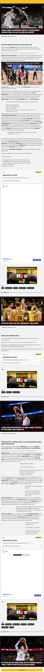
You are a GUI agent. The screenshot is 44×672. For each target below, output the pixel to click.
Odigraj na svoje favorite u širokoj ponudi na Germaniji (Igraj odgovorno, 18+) (18, 53)
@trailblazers (28, 524)
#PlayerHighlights (34, 508)
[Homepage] (42, 1)
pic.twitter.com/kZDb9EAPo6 (35, 510)
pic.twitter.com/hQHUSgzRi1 (29, 109)
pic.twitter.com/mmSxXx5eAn (26, 473)
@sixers (23, 471)
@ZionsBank (25, 510)
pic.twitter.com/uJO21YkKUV (30, 132)
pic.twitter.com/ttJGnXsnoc (31, 532)
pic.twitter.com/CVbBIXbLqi (33, 492)
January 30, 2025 (14, 111)
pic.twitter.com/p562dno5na (7, 164)
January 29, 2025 (28, 474)
